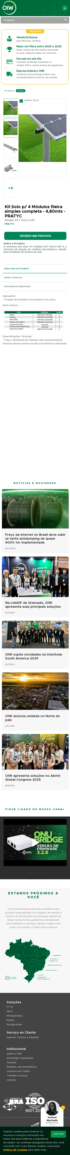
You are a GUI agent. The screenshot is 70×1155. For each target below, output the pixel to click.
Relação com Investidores (22, 1067)
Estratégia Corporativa (20, 1058)
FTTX (10, 1007)
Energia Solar (14, 1024)
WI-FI (10, 1011)
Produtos (9, 90)
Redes (10, 1020)
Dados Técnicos (13, 278)
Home (20, 90)
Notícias (11, 1062)
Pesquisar (9, 20)
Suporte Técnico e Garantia (23, 1037)
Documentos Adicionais (17, 286)
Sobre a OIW (14, 1054)
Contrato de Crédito (18, 1071)
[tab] (35, 268)
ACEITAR (58, 1134)
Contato (11, 1080)
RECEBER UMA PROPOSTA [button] (35, 235)
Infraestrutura (14, 1016)
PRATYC (9, 224)
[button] (30, 872)
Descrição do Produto (16, 269)
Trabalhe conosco (17, 1075)
